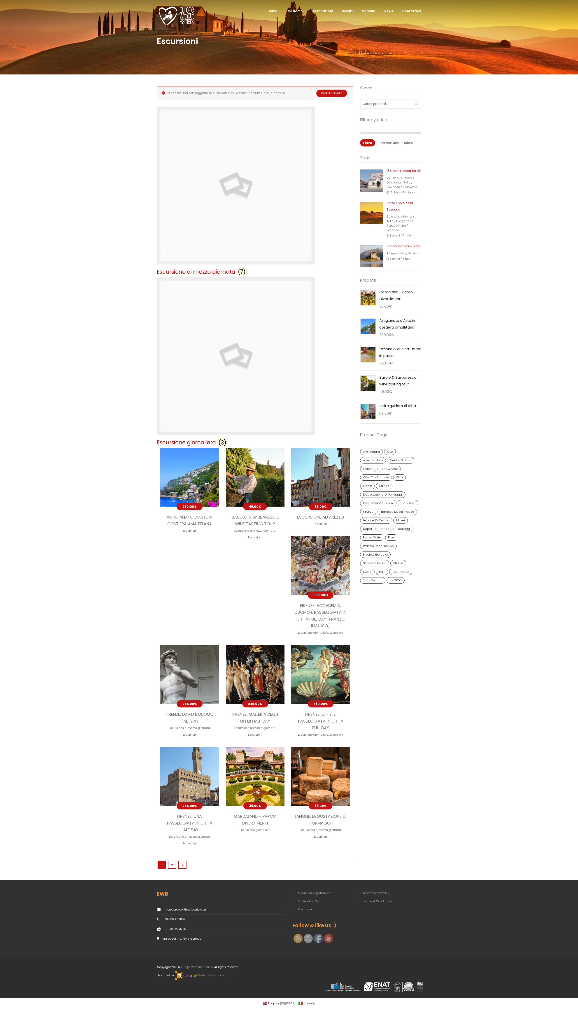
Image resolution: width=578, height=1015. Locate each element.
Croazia (406, 178)
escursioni (408, 503)
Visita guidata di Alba (397, 405)
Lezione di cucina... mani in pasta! (400, 352)
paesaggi (403, 529)
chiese (368, 469)
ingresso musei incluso (397, 512)
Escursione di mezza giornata (254, 531)
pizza (391, 537)
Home (272, 11)
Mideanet (204, 975)
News (388, 11)
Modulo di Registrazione (314, 893)
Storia (367, 572)
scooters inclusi (374, 563)
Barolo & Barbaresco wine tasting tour (397, 381)
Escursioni (190, 531)
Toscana (393, 230)
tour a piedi (400, 572)
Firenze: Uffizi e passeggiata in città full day (320, 721)
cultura (384, 486)
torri (382, 572)
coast (367, 486)
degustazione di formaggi (383, 494)
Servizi (347, 11)
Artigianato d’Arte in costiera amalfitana (397, 324)
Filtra (367, 143)
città (399, 477)
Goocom (220, 975)
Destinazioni (322, 11)
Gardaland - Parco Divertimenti (396, 295)
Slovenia (411, 187)
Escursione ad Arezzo (320, 517)
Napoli (368, 529)
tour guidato (372, 580)
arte (390, 452)
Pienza (391, 225)
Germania (394, 182)
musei (400, 520)
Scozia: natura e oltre (403, 246)
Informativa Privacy (375, 893)
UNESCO (395, 580)
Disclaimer (305, 909)
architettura (371, 452)
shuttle (398, 563)
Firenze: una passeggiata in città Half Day (189, 823)
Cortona (394, 216)
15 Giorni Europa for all (404, 171)
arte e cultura (373, 460)
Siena (402, 225)
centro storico (400, 460)
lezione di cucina (376, 520)
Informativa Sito (309, 901)
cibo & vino (389, 469)
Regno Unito (397, 253)
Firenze (407, 216)
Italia (406, 182)
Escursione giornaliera (313, 633)
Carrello (368, 11)
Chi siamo (294, 11)
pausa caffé (372, 537)
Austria (394, 178)
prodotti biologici (375, 554)
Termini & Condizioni (376, 901)
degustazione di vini (378, 503)
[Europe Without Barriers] (176, 15)
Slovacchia (395, 187)
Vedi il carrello (332, 93)
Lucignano (403, 221)
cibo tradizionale (376, 477)
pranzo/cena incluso (378, 546)
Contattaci (411, 11)
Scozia (413, 253)
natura (384, 529)
